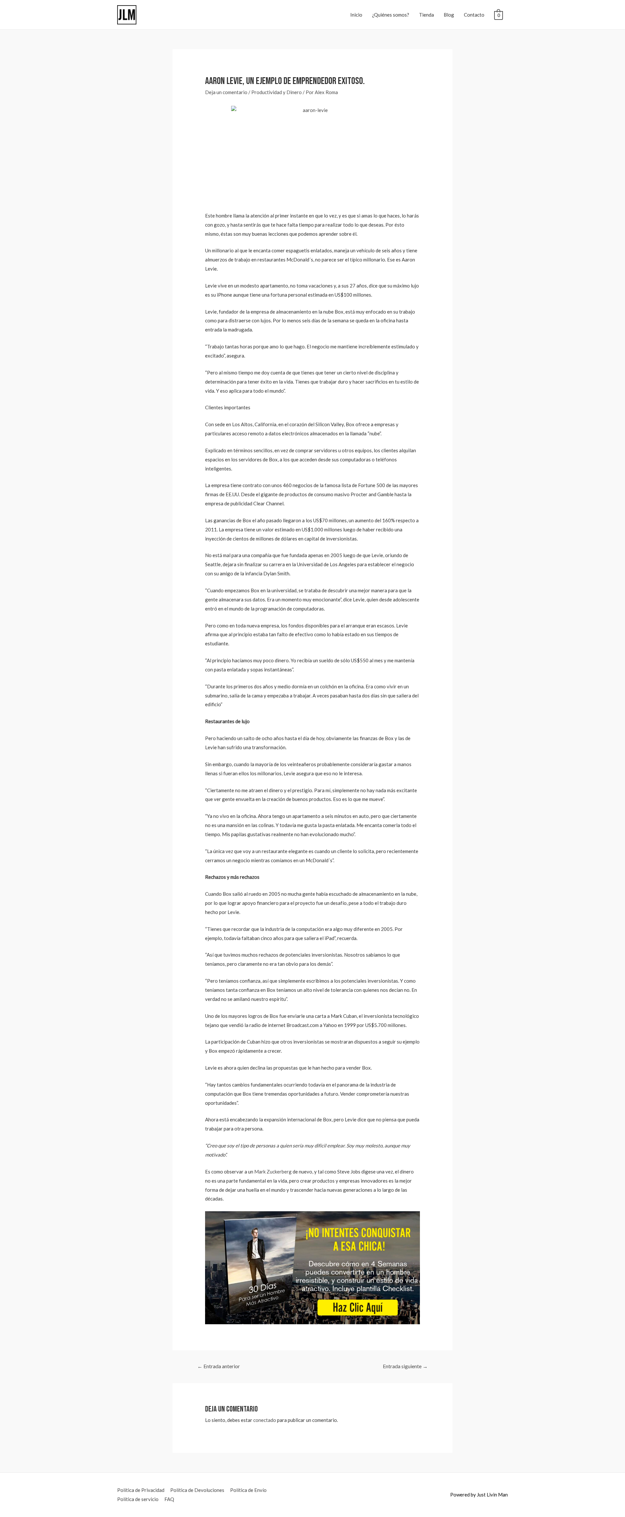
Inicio (356, 15)
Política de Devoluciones (197, 1490)
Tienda (426, 15)
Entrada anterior (218, 1366)
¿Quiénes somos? (390, 15)
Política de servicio (138, 1499)
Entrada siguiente (405, 1366)
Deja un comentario (226, 92)
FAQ (169, 1499)
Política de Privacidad (140, 1490)
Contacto (474, 15)
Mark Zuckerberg (273, 1171)
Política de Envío (248, 1490)
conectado (264, 1420)
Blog (449, 15)
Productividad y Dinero (276, 92)
